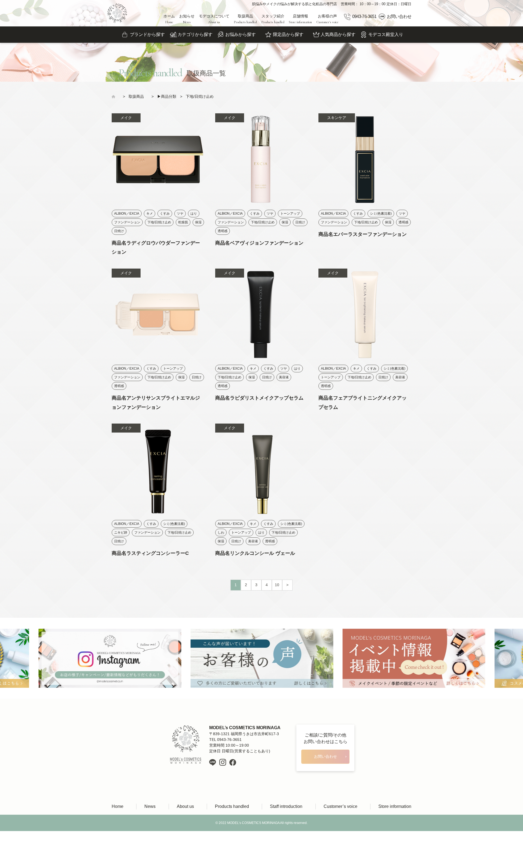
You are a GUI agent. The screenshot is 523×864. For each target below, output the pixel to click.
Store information (394, 806)
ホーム (169, 19)
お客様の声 (327, 19)
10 (277, 585)
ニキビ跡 (120, 532)
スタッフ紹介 (272, 19)
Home (117, 806)
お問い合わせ (399, 16)
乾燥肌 (183, 222)
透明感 (222, 231)
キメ (149, 213)
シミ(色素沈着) (381, 213)
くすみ (165, 213)
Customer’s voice (340, 806)
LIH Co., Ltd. (270, 839)
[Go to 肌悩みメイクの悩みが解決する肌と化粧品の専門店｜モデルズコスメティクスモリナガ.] (115, 96)
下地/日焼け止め (159, 222)
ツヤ (180, 213)
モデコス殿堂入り (385, 34)
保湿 (198, 222)
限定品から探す (288, 34)
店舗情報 (300, 19)
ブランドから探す (147, 34)
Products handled (232, 806)
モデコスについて (214, 19)
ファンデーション (127, 222)
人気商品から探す (338, 34)
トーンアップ (290, 213)
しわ (221, 532)
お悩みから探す (240, 34)
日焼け (119, 231)
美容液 (284, 377)
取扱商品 (245, 19)
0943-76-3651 (364, 16)
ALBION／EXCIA (126, 213)
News (150, 806)
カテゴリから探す (195, 34)
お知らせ (186, 19)
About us (185, 806)
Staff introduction (286, 806)
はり (193, 213)
